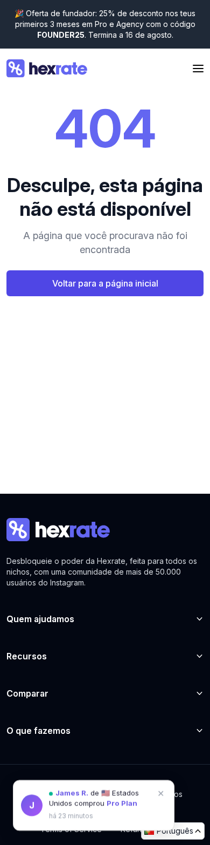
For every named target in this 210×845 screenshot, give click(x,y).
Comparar (27, 693)
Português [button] (175, 830)
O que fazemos (38, 730)
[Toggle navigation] (198, 69)
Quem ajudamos (40, 619)
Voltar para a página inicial (105, 283)
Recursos (26, 656)
